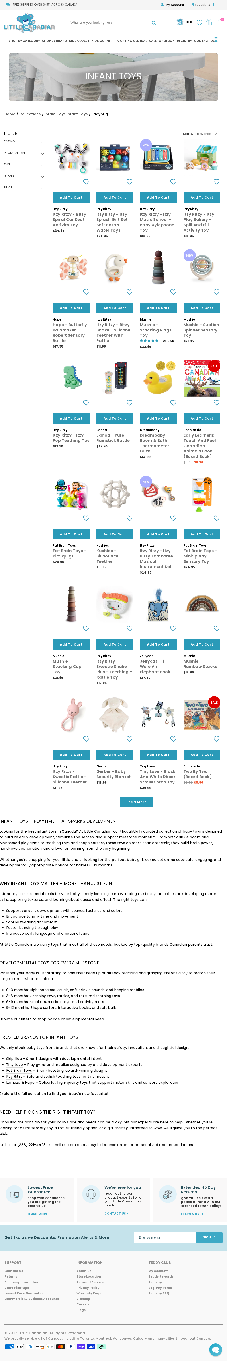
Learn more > (39, 1214)
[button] (215, 1349)
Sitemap (83, 1299)
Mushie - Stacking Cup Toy (67, 666)
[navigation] (25, 163)
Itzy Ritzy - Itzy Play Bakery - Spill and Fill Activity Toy (199, 222)
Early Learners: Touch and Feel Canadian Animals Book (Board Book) (200, 445)
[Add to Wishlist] (84, 181)
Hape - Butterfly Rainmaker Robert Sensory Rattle (70, 332)
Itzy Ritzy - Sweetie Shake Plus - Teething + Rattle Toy (114, 669)
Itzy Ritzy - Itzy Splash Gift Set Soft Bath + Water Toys (112, 222)
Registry (184, 41)
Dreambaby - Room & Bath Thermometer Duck (154, 443)
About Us (83, 1271)
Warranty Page (88, 1293)
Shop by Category (24, 41)
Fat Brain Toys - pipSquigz (69, 553)
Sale (153, 41)
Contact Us (204, 41)
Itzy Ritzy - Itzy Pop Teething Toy (71, 437)
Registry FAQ (158, 1293)
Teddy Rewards (161, 1276)
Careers (83, 1304)
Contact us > (116, 1213)
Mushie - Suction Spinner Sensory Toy (201, 330)
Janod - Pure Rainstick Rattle (113, 437)
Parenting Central (131, 41)
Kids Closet (79, 41)
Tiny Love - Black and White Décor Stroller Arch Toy (158, 777)
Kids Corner (102, 41)
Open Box (167, 41)
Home (10, 114)
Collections (30, 114)
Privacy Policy (88, 1288)
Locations (202, 4)
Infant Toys (55, 114)
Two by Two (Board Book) (198, 774)
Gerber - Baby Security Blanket (113, 774)
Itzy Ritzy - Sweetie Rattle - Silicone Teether (70, 777)
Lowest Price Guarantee (23, 1293)
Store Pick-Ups (16, 1288)
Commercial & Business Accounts (31, 1299)
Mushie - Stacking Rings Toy (156, 330)
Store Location (88, 1276)
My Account (175, 4)
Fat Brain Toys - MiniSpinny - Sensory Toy (200, 556)
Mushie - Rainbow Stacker (201, 663)
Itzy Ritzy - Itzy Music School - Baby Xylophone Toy (157, 222)
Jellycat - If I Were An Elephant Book (155, 666)
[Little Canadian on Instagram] (216, 40)
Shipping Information (21, 1282)
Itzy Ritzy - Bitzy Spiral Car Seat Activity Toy (69, 219)
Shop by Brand (54, 41)
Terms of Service (90, 1282)
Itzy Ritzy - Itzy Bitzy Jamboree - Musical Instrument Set (158, 558)
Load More (137, 802)
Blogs (81, 1310)
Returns (10, 1276)
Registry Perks (160, 1288)
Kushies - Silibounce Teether (107, 556)
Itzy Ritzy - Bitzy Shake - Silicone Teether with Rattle (113, 332)
